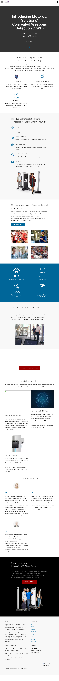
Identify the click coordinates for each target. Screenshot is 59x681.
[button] (27, 47)
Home (32, 624)
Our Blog (33, 639)
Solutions (33, 626)
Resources (33, 631)
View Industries (17, 224)
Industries (33, 629)
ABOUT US (33, 636)
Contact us (33, 641)
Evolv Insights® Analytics (13, 416)
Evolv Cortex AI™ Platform (39, 411)
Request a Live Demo (29, 581)
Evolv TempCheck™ (11, 455)
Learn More (29, 41)
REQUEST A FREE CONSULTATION (29, 368)
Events (32, 634)
